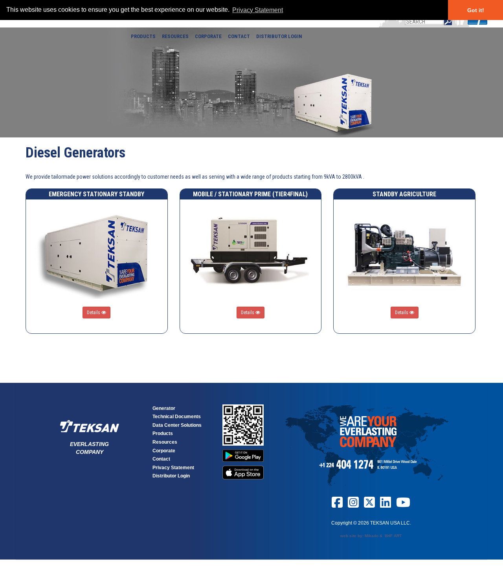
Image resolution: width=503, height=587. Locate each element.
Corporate (163, 451)
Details (94, 312)
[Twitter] (369, 505)
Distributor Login (171, 476)
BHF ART (393, 536)
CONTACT (239, 36)
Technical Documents (176, 416)
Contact (161, 459)
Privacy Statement (173, 467)
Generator (163, 408)
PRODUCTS (143, 36)
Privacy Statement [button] (257, 10)
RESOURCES (175, 36)
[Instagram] (353, 505)
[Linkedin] (385, 505)
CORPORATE (208, 36)
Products (162, 433)
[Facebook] (337, 505)
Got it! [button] (475, 10)
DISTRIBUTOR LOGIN (279, 36)
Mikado (371, 536)
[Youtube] (403, 505)
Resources (164, 442)
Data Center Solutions (177, 425)
